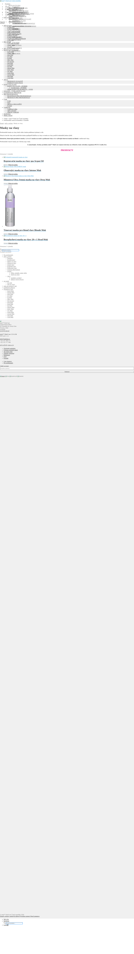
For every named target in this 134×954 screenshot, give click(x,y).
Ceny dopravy (8, 361)
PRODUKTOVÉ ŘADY (11, 50)
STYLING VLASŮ (13, 43)
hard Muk (10, 63)
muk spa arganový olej (10, 286)
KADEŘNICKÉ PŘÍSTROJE (12, 92)
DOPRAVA (7, 114)
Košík (6, 925)
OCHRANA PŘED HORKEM (16, 38)
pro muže (6, 281)
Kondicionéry (11, 260)
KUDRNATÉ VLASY (14, 37)
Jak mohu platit (8, 352)
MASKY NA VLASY (13, 30)
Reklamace (7, 355)
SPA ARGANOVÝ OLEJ (11, 48)
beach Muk (10, 52)
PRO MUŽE (7, 42)
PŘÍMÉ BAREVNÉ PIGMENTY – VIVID (20, 89)
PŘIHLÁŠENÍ (8, 115)
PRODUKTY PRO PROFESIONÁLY (18, 97)
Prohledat (6, 921)
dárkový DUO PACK (17, 279)
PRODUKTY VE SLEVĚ (15, 81)
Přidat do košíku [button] (13, 165)
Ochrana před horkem (13, 270)
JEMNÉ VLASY (12, 35)
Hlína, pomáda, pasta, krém (19, 273)
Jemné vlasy (10, 265)
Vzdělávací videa (12, 109)
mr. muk (9, 47)
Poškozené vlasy (12, 268)
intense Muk (10, 68)
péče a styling (9, 123)
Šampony (10, 258)
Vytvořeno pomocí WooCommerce (29, 916)
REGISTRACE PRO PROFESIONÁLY (19, 96)
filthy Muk (10, 60)
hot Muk (9, 66)
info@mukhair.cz (5, 339)
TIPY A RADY (11, 110)
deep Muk (10, 55)
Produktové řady (8, 289)
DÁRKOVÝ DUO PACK (15, 83)
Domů (2, 123)
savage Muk (10, 74)
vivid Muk (10, 78)
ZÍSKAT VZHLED (13, 112)
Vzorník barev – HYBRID (18, 88)
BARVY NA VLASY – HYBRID (17, 86)
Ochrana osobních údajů (11, 350)
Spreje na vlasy (15, 274)
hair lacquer (10, 61)
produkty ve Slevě (16, 278)
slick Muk (10, 76)
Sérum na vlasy (11, 263)
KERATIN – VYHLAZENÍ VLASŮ (15, 91)
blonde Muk (10, 53)
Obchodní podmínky (10, 348)
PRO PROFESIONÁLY (11, 94)
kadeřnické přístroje (9, 288)
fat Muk (9, 58)
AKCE (6, 79)
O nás (5, 99)
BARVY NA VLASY (10, 84)
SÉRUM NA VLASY (13, 32)
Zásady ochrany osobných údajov (9, 916)
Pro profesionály (8, 255)
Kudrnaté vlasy (11, 266)
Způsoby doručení (9, 353)
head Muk (10, 65)
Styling (9, 271)
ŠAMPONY (11, 27)
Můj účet (6, 919)
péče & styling (8, 25)
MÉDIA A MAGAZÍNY (14, 104)
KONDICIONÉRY (13, 29)
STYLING (10, 40)
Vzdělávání (7, 107)
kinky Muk (10, 70)
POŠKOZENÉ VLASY (14, 34)
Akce (8, 276)
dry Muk (9, 56)
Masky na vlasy (11, 261)
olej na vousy (11, 45)
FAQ (8, 102)
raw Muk (10, 71)
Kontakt (9, 106)
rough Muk (10, 73)
